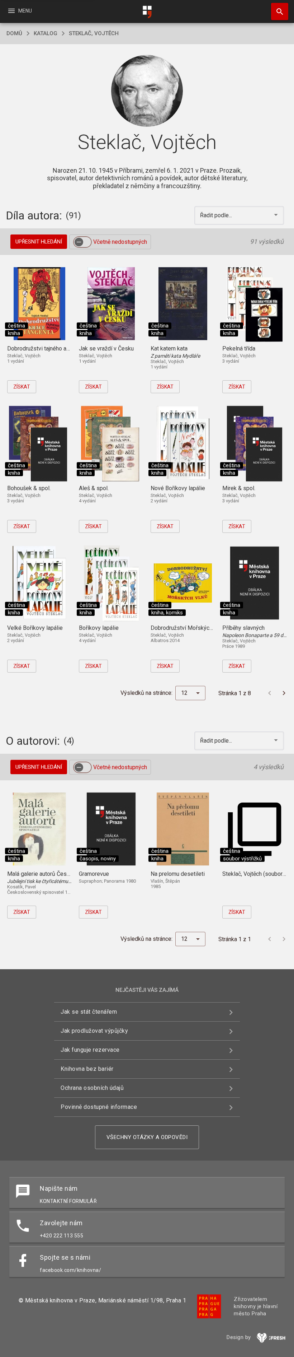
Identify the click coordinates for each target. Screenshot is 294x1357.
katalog (45, 33)
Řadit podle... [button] (216, 215)
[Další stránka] (284, 693)
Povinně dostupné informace (99, 1106)
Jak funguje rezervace (90, 1049)
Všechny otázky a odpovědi (147, 1137)
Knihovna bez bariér (87, 1068)
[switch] (82, 242)
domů (14, 33)
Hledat (277, 11)
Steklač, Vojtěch (94, 33)
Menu (19, 10)
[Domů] (147, 12)
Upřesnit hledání (38, 241)
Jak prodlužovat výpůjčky (94, 1030)
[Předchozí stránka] (269, 693)
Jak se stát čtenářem (89, 1011)
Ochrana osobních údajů (92, 1087)
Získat (21, 387)
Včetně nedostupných (120, 241)
